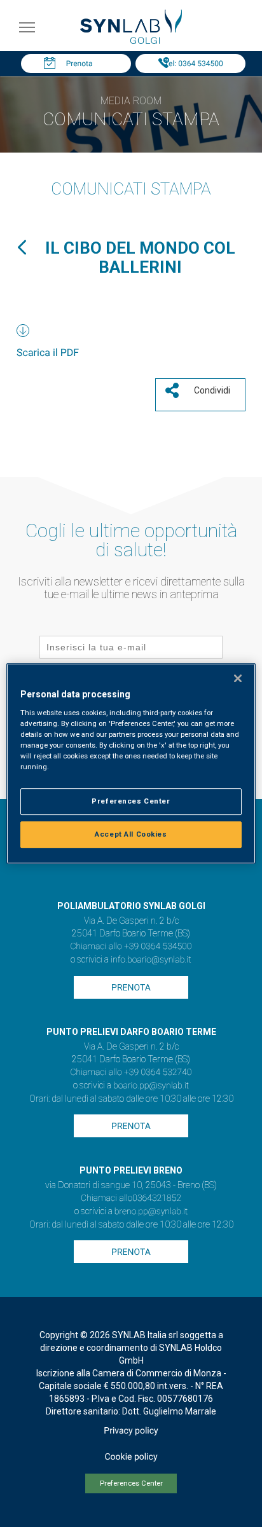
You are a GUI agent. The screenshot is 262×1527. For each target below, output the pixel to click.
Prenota (79, 63)
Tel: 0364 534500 (193, 63)
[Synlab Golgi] (131, 40)
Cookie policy (130, 1457)
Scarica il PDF (48, 352)
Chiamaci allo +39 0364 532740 (130, 1072)
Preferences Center (131, 1483)
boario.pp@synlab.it (151, 1086)
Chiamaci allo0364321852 (131, 1198)
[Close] (238, 678)
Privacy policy (131, 1431)
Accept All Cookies (131, 834)
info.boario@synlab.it (151, 960)
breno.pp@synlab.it (151, 1212)
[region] (130, 763)
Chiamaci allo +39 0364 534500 (130, 947)
